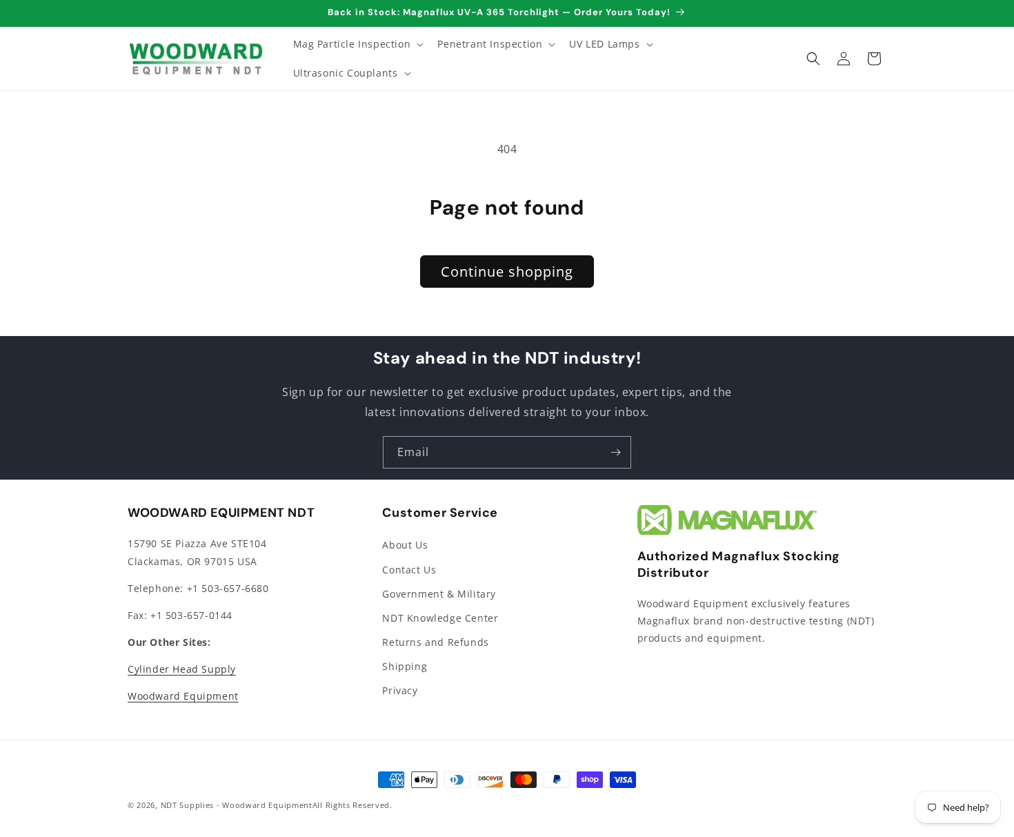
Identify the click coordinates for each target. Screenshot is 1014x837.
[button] (357, 44)
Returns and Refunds (435, 642)
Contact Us (409, 569)
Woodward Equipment (183, 695)
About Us (405, 544)
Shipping (404, 666)
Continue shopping (507, 271)
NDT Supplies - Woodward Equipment (236, 805)
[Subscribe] (615, 452)
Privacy (399, 690)
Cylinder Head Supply (182, 669)
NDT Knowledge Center (440, 617)
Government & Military (439, 593)
